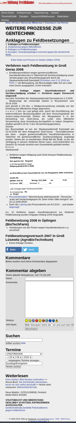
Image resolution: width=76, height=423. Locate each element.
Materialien (63, 16)
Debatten (23, 16)
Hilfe (23, 343)
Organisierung (41, 13)
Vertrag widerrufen (38, 421)
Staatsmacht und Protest (56, 22)
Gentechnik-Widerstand (32, 22)
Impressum (49, 419)
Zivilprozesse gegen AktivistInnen (24, 47)
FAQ (57, 419)
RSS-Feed (65, 419)
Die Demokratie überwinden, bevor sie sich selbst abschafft (27, 383)
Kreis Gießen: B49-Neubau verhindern (25, 379)
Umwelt (54, 13)
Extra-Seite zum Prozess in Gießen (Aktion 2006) (35, 60)
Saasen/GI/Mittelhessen (43, 16)
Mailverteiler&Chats (27, 387)
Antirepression (24, 13)
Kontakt (40, 419)
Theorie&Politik (9, 16)
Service (5, 20)
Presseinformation (18, 197)
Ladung (23, 204)
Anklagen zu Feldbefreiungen (22, 49)
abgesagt (14, 207)
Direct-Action (7, 13)
